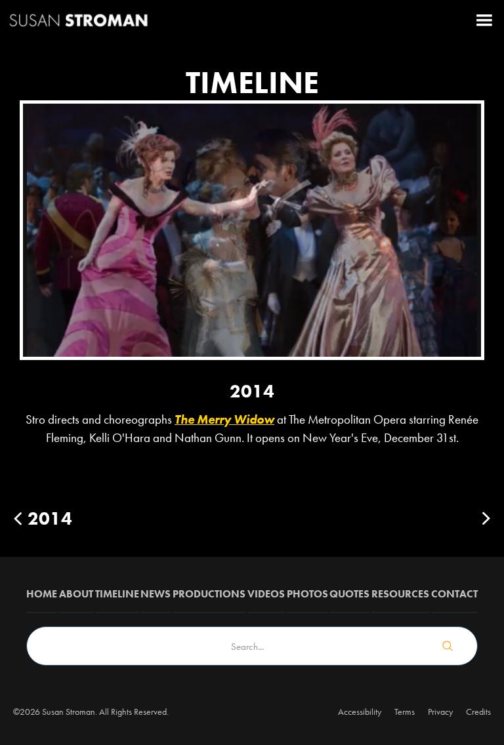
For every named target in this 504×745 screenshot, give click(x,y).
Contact (454, 594)
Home (41, 594)
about (76, 594)
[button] (484, 19)
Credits (478, 711)
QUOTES (349, 594)
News (155, 594)
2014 (50, 518)
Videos (266, 594)
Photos (307, 594)
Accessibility (359, 711)
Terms (404, 711)
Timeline (117, 594)
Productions (209, 594)
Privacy (440, 711)
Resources (400, 594)
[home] (78, 19)
